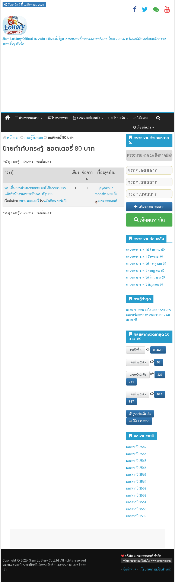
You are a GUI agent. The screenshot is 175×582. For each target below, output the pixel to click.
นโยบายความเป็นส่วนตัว (155, 569)
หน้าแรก (12, 137)
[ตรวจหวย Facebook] (134, 10)
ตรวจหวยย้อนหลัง (88, 118)
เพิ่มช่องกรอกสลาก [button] (151, 206)
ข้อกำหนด (129, 569)
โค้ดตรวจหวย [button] (140, 421)
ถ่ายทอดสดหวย (28, 118)
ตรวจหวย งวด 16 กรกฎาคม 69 (146, 263)
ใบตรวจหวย (59, 118)
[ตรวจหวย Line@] (156, 10)
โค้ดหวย (142, 118)
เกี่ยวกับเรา (143, 127)
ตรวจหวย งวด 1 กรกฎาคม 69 (145, 270)
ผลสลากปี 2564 (136, 481)
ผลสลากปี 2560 (136, 509)
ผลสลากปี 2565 (136, 474)
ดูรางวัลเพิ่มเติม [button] (141, 414)
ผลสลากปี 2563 (136, 488)
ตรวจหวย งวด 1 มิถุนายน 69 (144, 284)
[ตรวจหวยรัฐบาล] (15, 25)
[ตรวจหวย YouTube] (167, 10)
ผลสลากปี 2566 (136, 467)
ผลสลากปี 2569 (136, 447)
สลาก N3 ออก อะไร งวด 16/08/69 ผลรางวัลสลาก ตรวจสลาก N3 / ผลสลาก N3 (148, 314)
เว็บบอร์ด (118, 118)
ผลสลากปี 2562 (136, 495)
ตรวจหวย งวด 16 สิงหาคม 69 (145, 249)
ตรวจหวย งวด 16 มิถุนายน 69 (145, 277)
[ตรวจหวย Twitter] (144, 10)
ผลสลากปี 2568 (136, 454)
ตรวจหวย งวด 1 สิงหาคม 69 (144, 256)
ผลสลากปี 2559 (136, 516)
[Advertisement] (87, 80)
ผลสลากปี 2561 (136, 502)
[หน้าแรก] (7, 117)
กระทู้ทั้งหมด (33, 137)
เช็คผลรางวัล (152, 220)
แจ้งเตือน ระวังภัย (55, 201)
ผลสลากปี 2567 (136, 460)
